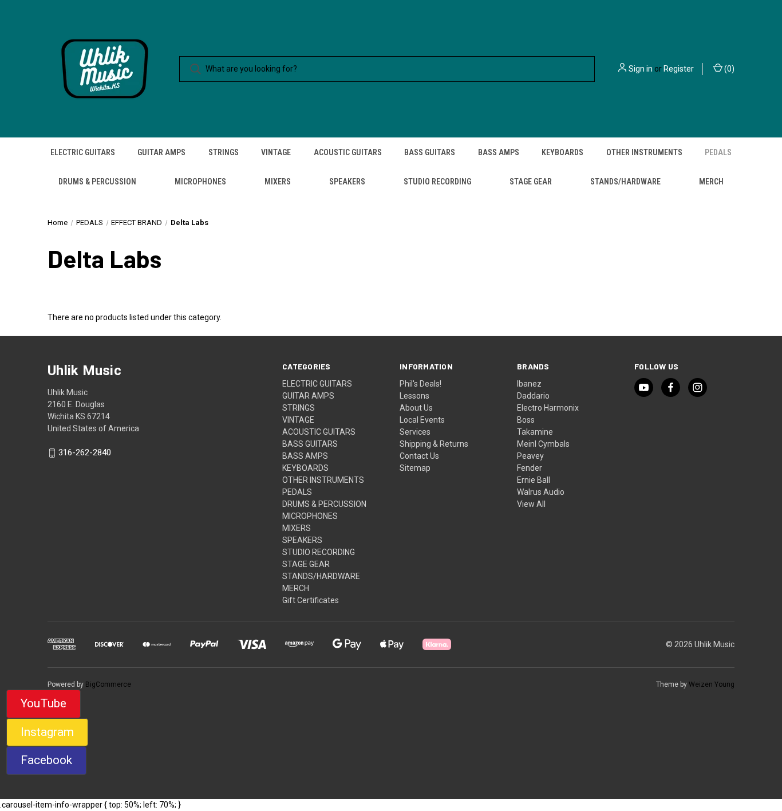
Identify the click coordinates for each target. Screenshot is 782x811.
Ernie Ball (533, 480)
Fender (529, 468)
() (728, 68)
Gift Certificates (310, 600)
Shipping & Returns (434, 443)
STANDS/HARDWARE (625, 181)
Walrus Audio (540, 492)
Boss (526, 419)
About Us (416, 407)
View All (531, 504)
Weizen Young (711, 684)
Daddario (533, 395)
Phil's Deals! (420, 383)
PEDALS (718, 152)
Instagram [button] (47, 732)
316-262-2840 (84, 453)
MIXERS (277, 181)
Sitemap (415, 468)
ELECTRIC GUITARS (82, 152)
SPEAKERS (347, 181)
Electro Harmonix (548, 407)
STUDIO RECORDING (437, 181)
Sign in (641, 68)
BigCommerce (108, 684)
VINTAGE (276, 152)
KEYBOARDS (562, 152)
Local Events (422, 419)
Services (415, 431)
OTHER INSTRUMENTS (644, 152)
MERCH (711, 181)
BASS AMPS (498, 152)
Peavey (530, 455)
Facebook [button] (46, 760)
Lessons (414, 395)
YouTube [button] (43, 703)
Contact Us (419, 455)
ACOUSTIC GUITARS (348, 152)
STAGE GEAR (531, 181)
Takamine (535, 431)
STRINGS (223, 152)
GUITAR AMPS (161, 152)
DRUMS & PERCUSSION (97, 181)
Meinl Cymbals (543, 443)
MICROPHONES (200, 181)
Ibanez (529, 383)
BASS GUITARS (429, 152)
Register (678, 68)
